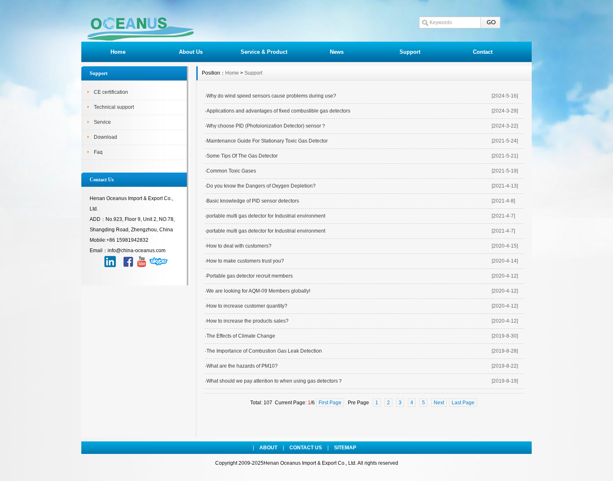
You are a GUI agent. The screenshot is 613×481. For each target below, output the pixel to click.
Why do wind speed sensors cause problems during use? (271, 96)
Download (105, 137)
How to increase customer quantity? (246, 306)
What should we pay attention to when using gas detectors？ (274, 381)
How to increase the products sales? (247, 321)
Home (118, 52)
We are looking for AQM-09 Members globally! (258, 291)
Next (439, 403)
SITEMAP (345, 448)
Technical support (114, 107)
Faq (98, 152)
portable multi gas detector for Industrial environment (265, 216)
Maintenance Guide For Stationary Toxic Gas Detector (267, 141)
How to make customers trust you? (245, 261)
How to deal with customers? (238, 246)
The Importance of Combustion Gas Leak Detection (264, 351)
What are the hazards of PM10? (242, 366)
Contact (482, 52)
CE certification (111, 92)
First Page (330, 403)
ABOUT (268, 448)
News (337, 52)
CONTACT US (305, 448)
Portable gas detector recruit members (249, 276)
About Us (191, 52)
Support (409, 52)
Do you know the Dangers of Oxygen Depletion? (261, 186)
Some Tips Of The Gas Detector (242, 156)
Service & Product (264, 52)
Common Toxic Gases (231, 171)
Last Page (463, 403)
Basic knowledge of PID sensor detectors (252, 201)
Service (102, 122)
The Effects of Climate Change (240, 336)
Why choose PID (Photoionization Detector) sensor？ (266, 126)
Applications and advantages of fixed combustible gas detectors (278, 111)
